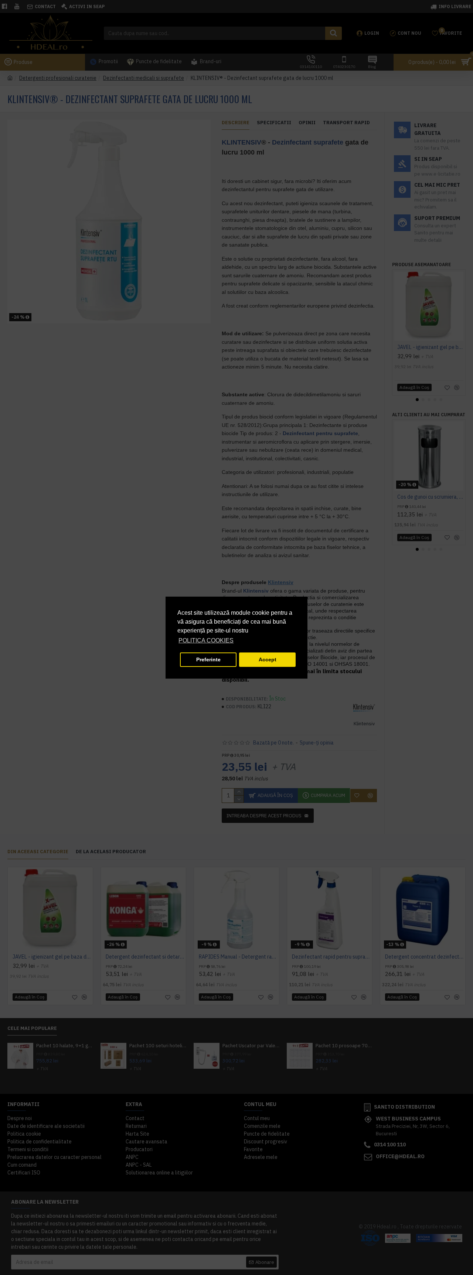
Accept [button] (267, 659)
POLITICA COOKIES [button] (206, 640)
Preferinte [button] (208, 659)
